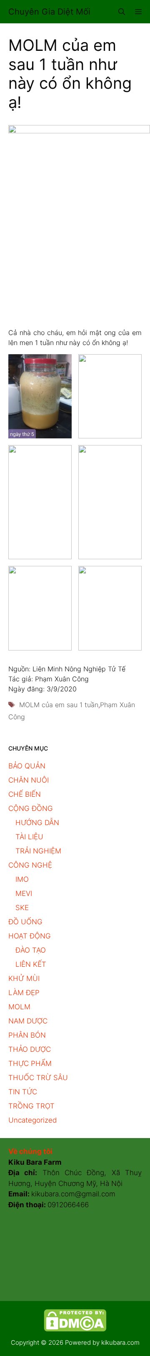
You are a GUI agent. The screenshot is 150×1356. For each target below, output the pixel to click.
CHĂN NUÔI (28, 780)
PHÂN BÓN (27, 1035)
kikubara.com (120, 1342)
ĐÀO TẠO (30, 950)
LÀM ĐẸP (24, 992)
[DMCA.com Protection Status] (75, 1329)
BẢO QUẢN (26, 766)
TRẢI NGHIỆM (38, 851)
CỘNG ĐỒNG (30, 808)
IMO (22, 879)
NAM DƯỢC (28, 1021)
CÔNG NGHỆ (30, 865)
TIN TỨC (22, 1092)
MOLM (19, 1007)
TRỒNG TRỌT (31, 1106)
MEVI (23, 893)
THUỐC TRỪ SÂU (38, 1077)
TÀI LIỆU (29, 837)
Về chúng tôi (30, 1151)
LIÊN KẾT (30, 964)
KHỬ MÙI (24, 978)
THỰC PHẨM (30, 1063)
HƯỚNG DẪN (37, 822)
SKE (22, 907)
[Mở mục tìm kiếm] (121, 11)
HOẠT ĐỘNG (29, 936)
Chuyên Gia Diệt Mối (49, 12)
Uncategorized (32, 1120)
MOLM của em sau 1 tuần (58, 705)
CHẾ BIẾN (24, 794)
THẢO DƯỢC (29, 1049)
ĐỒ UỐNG (25, 922)
